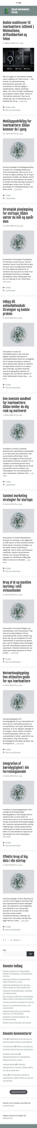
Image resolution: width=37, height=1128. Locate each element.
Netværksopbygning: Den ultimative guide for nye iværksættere (16, 677)
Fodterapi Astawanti (10, 1054)
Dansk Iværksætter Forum (20, 11)
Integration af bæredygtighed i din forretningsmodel (16, 767)
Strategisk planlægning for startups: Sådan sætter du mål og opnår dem (18, 215)
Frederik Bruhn (8, 1046)
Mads (5, 1075)
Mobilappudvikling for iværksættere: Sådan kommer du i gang (17, 125)
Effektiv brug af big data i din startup (15, 859)
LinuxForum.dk (8, 1105)
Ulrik (4, 1039)
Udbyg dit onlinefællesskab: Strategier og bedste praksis (16, 308)
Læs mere (23, 101)
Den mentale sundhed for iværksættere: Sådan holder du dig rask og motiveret (17, 405)
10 (11, 940)
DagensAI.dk (8, 1118)
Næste (16, 940)
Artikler (8, 107)
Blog (13, 107)
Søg (4, 950)
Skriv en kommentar (13, 110)
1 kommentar (10, 198)
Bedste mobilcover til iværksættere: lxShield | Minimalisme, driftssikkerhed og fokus (18, 31)
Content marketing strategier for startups (18, 498)
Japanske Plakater (18, 1092)
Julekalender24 (9, 1064)
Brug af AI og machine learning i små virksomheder (17, 586)
